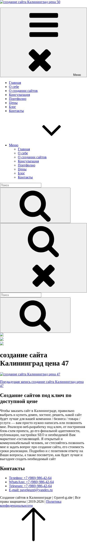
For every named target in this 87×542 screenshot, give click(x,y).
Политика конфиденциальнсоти (30, 503)
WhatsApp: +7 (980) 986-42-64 (31, 482)
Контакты (16, 111)
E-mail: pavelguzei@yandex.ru (31, 490)
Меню (13, 145)
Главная (15, 83)
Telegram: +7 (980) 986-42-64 (30, 486)
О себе (14, 87)
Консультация (19, 95)
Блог (12, 107)
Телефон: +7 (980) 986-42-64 (30, 478)
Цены (13, 103)
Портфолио (17, 99)
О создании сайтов (23, 91)
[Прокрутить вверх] (33, 540)
